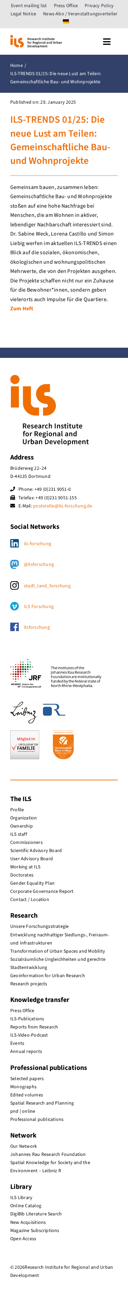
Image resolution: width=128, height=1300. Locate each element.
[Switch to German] (66, 22)
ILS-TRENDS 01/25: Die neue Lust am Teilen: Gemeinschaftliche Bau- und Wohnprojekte (60, 140)
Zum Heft (21, 308)
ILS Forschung (39, 606)
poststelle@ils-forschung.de (62, 506)
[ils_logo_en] (36, 37)
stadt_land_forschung (47, 586)
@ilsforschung (39, 564)
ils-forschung (37, 543)
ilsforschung (37, 627)
